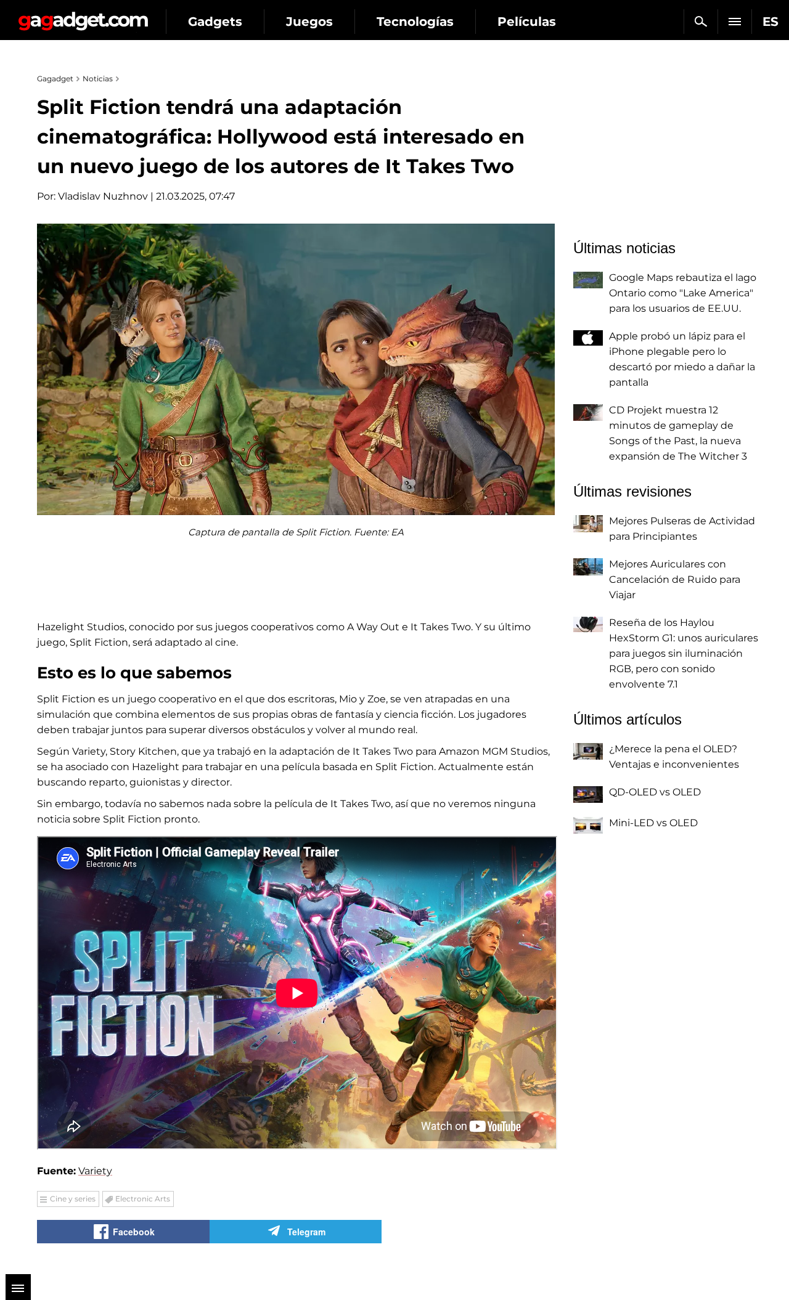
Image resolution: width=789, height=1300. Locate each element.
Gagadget (83, 16)
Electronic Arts (142, 1198)
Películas (526, 21)
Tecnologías (415, 21)
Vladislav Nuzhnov (103, 196)
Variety (95, 1171)
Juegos (309, 21)
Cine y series (73, 1198)
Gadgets (215, 21)
